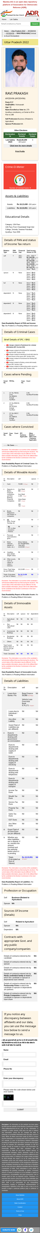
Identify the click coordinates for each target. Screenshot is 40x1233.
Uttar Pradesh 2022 (18, 31)
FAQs (20, 1215)
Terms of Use (20, 1211)
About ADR (20, 1199)
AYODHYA (32, 31)
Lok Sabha (14, 19)
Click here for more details (21, 146)
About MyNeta (20, 1195)
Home (4, 19)
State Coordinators (20, 1203)
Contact (20, 1207)
